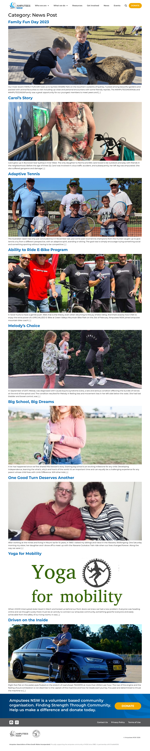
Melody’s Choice (24, 325)
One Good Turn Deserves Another (41, 477)
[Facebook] (11, 722)
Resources (77, 5)
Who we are (41, 5)
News (106, 5)
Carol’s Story (20, 98)
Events (117, 5)
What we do (59, 5)
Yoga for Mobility (24, 553)
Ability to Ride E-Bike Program (38, 249)
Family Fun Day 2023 (28, 22)
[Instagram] (17, 722)
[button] (126, 6)
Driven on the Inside (28, 620)
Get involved (93, 5)
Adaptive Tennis (24, 174)
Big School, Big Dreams (31, 401)
